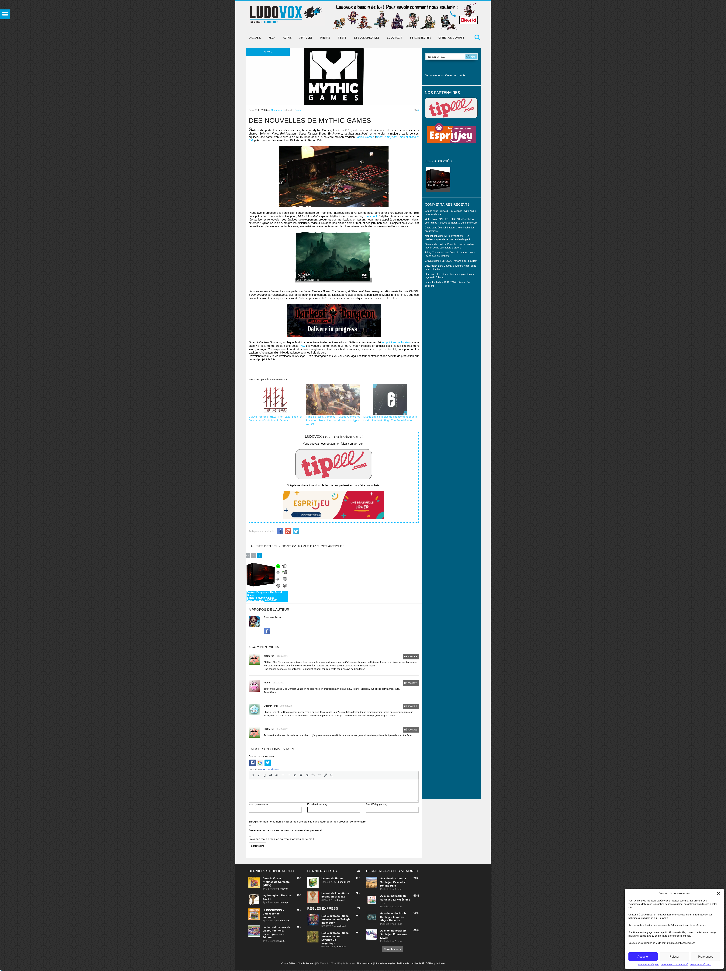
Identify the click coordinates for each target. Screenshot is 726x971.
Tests (342, 37)
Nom (258, 804)
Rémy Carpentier (434, 252)
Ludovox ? (394, 37)
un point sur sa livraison (396, 342)
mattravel (341, 926)
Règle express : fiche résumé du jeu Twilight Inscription (336, 919)
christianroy (398, 878)
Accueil (255, 37)
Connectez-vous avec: (262, 756)
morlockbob (398, 895)
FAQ (302, 345)
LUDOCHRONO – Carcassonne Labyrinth (273, 913)
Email (317, 804)
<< (247, 555)
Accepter (643, 956)
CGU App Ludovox (435, 963)
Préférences (705, 956)
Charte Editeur (288, 963)
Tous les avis (392, 949)
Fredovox (283, 888)
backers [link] (254, 352)
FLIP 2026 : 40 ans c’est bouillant (458, 261)
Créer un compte (451, 37)
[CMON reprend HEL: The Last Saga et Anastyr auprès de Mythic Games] (275, 399)
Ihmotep (283, 902)
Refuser (674, 956)
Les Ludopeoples (366, 37)
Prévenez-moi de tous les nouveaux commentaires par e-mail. (286, 830)
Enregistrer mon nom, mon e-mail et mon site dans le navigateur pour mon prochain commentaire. (307, 821)
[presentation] (252, 775)
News (298, 110)
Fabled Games (365, 136)
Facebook (371, 216)
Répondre (410, 656)
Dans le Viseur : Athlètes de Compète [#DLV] (276, 882)
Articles (305, 37)
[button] (718, 893)
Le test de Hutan (332, 878)
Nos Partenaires (306, 963)
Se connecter (420, 37)
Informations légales (648, 964)
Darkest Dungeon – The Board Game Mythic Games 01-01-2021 (264, 596)
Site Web (376, 804)
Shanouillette (278, 110)
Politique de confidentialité (674, 964)
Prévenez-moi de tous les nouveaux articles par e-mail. (281, 838)
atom (282, 941)
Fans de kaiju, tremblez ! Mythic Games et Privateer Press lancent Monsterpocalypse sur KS (333, 420)
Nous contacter (365, 963)
